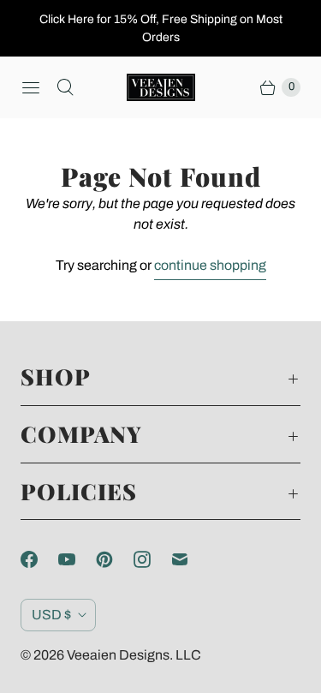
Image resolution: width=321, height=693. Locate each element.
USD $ (51, 614)
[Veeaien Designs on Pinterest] (115, 559)
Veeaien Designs (118, 655)
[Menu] (31, 87)
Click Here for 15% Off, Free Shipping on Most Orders (160, 28)
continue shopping (210, 265)
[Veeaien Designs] (161, 87)
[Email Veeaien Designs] (190, 559)
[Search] (65, 87)
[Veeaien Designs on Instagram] (152, 559)
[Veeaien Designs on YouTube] (77, 559)
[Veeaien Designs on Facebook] (39, 559)
